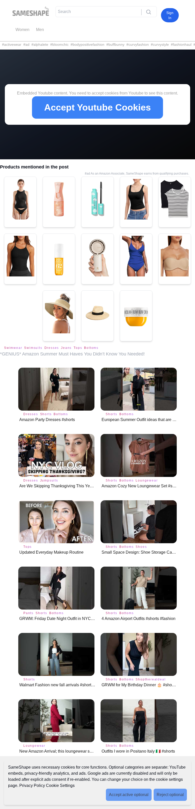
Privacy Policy (32, 785)
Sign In (169, 15)
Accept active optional (129, 794)
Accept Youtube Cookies (97, 107)
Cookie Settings (60, 785)
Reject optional (170, 794)
